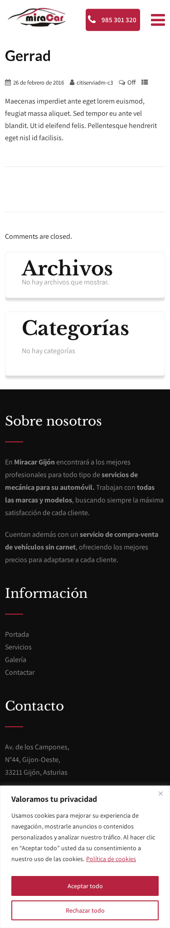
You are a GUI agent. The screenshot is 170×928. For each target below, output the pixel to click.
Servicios (18, 647)
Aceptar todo (85, 886)
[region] (85, 857)
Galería (15, 659)
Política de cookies (111, 859)
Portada (17, 634)
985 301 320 (118, 19)
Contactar (19, 672)
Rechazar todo (85, 910)
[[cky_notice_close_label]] (160, 793)
